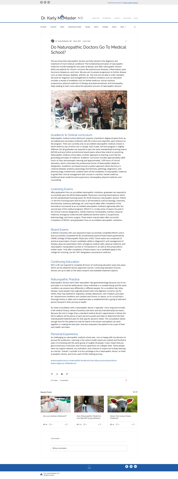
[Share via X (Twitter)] (57, 374)
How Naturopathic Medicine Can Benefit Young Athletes (89, 417)
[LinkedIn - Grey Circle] (48, 2)
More (122, 27)
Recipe (87, 27)
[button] (135, 27)
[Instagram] (45, 2)
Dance (114, 27)
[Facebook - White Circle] (126, 466)
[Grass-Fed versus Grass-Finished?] (122, 404)
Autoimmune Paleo (74, 27)
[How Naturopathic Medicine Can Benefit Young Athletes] (89, 404)
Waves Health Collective (131, 3)
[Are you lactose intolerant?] (55, 404)
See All (135, 392)
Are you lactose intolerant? (55, 416)
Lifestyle (105, 27)
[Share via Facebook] (52, 374)
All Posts (43, 27)
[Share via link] (67, 374)
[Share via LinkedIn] (62, 374)
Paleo (62, 27)
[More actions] (126, 41)
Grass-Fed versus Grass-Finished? (120, 417)
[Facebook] (41, 2)
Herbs (96, 27)
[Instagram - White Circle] (131, 466)
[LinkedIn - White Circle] (135, 466)
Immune (53, 27)
